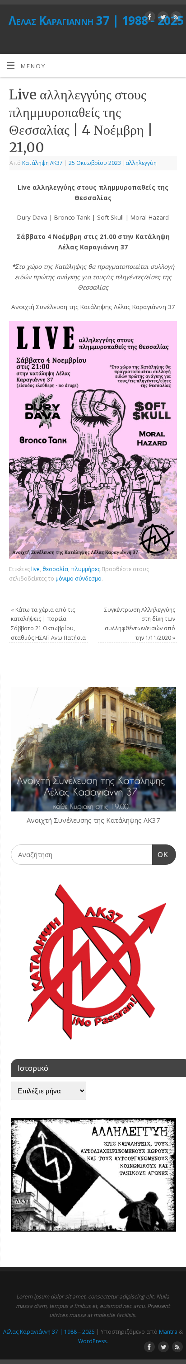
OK (160, 854)
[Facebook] (148, 18)
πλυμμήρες (85, 569)
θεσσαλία (55, 569)
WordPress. (93, 1341)
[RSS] (174, 18)
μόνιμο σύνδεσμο (79, 578)
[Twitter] (161, 18)
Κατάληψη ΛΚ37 (42, 163)
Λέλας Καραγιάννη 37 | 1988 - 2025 (96, 20)
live (35, 569)
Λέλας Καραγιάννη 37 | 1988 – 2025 (49, 1332)
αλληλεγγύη (141, 163)
